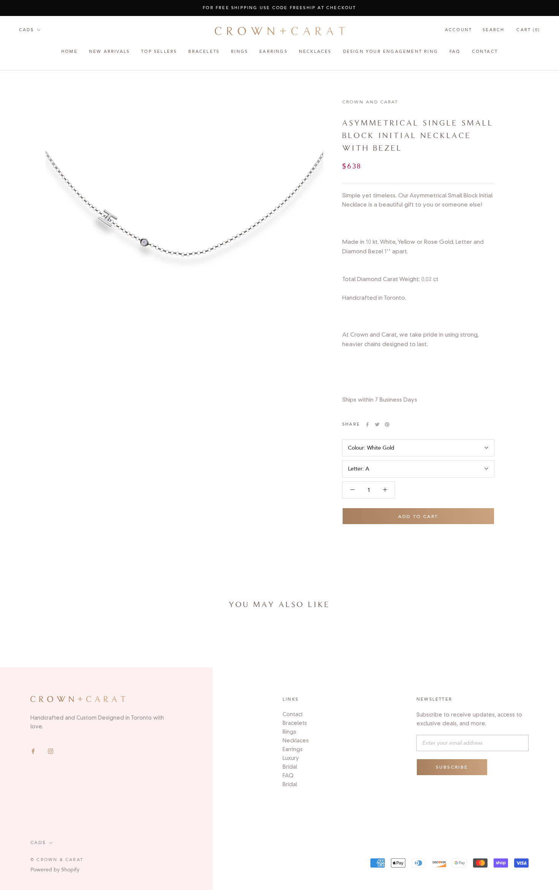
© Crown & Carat (56, 859)
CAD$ (26, 29)
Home (69, 51)
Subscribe (452, 767)
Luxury (291, 758)
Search (493, 29)
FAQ (455, 51)
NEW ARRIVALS (109, 51)
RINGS (239, 51)
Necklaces (315, 51)
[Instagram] (50, 751)
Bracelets (203, 51)
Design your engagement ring (390, 51)
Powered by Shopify (54, 869)
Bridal (290, 766)
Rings (289, 731)
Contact (485, 51)
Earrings (293, 749)
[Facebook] (33, 751)
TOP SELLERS (159, 51)
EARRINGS (273, 51)
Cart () (528, 29)
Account (458, 29)
